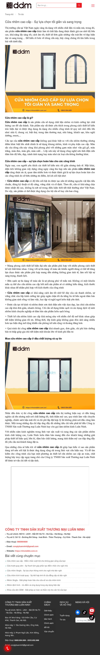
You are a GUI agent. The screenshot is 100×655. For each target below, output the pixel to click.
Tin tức (21, 14)
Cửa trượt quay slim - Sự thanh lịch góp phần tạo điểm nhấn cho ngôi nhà (37, 565)
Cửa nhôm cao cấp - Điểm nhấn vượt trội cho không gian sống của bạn (36, 561)
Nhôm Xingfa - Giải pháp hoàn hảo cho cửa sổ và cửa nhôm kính (34, 580)
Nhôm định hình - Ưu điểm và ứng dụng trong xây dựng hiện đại (33, 585)
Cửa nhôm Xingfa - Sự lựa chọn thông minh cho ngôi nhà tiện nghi (34, 570)
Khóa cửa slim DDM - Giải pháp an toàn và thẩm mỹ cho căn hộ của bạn (37, 589)
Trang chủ (9, 14)
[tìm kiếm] (79, 5)
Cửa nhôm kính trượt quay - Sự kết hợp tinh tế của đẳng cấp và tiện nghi (37, 575)
